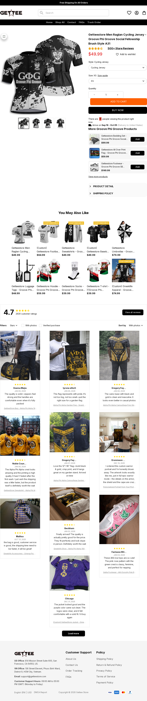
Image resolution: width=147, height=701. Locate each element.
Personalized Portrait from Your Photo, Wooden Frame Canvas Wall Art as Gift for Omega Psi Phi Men (119, 487)
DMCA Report (40, 692)
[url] (33, 676)
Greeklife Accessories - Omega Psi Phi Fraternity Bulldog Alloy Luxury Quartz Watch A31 (20, 553)
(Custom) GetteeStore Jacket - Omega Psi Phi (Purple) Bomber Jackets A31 (69, 622)
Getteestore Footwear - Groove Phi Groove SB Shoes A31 (112, 165)
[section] (121, 48)
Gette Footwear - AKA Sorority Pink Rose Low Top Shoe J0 (119, 572)
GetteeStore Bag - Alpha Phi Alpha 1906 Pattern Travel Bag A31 (20, 408)
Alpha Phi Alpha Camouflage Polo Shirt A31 (119, 405)
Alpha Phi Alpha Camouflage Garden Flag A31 (70, 480)
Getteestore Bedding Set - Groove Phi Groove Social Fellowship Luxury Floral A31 (114, 137)
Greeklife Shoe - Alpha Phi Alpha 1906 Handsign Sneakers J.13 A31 (70, 549)
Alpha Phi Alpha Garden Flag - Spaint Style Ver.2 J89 (69, 405)
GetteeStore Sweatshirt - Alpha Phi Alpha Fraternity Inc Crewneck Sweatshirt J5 (20, 490)
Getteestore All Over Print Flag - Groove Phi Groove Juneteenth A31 (113, 151)
